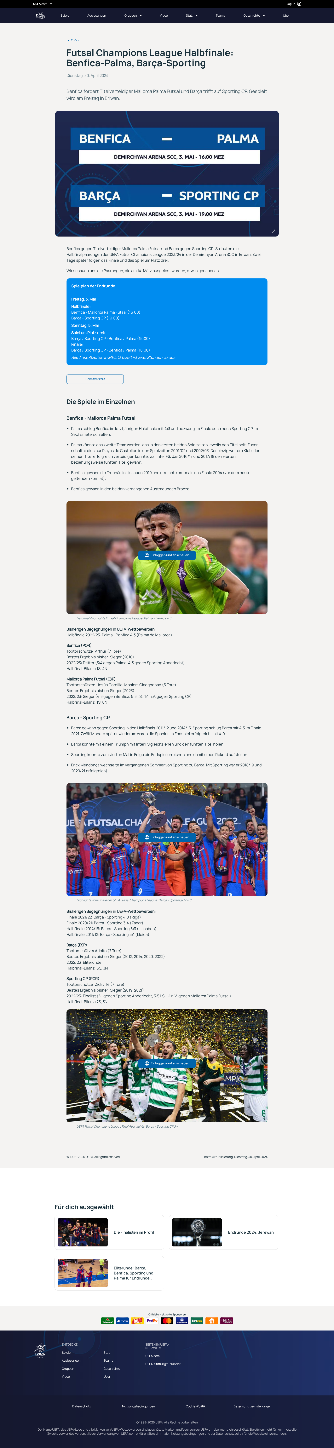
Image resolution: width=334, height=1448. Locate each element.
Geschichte (112, 1368)
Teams (108, 1360)
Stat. (107, 1352)
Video (66, 1376)
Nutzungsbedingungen (138, 1406)
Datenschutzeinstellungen (252, 1406)
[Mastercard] (167, 1320)
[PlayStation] (122, 1320)
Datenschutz (81, 1406)
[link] (65, 15)
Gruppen (68, 1368)
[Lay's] (137, 1320)
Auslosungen (71, 1360)
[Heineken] (107, 1320)
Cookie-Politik (195, 1406)
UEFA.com (152, 1356)
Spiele (66, 1352)
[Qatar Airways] (226, 1320)
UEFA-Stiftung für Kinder (163, 1364)
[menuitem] (69, 15)
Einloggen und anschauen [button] (170, 555)
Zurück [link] (75, 40)
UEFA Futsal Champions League (40, 15)
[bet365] (197, 1320)
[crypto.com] (182, 1320)
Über (107, 1376)
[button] (133, 15)
